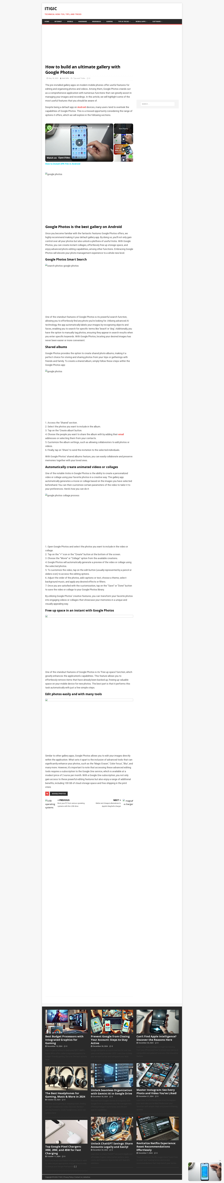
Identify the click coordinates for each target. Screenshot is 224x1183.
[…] (75, 1167)
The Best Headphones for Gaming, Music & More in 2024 (65, 1094)
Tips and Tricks (79, 78)
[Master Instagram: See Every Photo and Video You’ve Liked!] (157, 1085)
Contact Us (78, 1177)
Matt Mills (65, 78)
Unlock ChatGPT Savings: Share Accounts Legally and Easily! (112, 1145)
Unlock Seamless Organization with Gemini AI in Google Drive (111, 1091)
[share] (108, 126)
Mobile (70, 21)
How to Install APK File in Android (72, 127)
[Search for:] (158, 104)
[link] (49, 127)
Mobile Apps (141, 21)
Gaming (109, 21)
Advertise (86, 1177)
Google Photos (59, 794)
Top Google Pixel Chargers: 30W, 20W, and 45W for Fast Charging (63, 1150)
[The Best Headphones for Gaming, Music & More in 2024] (66, 1089)
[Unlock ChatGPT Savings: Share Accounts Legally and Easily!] (112, 1139)
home (47, 21)
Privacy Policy (68, 1177)
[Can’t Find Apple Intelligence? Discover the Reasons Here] (157, 1032)
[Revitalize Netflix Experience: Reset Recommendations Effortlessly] (157, 1139)
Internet (58, 21)
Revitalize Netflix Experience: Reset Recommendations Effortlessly (156, 1146)
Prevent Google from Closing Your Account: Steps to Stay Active (110, 1040)
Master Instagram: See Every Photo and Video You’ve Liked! (156, 1091)
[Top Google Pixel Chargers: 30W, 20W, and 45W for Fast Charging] (66, 1142)
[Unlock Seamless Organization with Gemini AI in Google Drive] (112, 1086)
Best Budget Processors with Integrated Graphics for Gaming (64, 1040)
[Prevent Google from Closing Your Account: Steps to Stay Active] (112, 1032)
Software (156, 21)
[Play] (123, 139)
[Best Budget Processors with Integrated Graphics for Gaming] (66, 1032)
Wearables (96, 21)
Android (81, 107)
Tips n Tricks (123, 21)
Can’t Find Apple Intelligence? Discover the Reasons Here (156, 1038)
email (121, 434)
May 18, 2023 (53, 78)
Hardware (82, 21)
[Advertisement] (112, 43)
